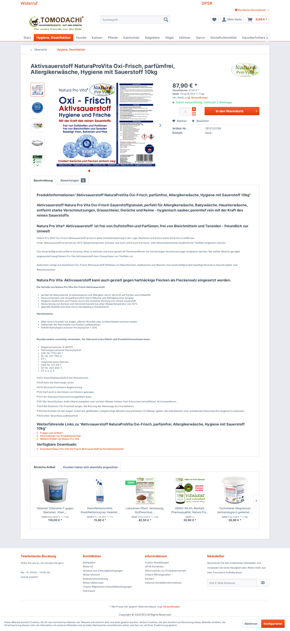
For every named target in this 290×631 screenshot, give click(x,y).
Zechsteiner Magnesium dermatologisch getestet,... (234, 510)
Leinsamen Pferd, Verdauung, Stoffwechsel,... (145, 510)
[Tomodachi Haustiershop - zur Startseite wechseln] (56, 24)
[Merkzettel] (214, 20)
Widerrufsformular (93, 582)
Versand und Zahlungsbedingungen (103, 570)
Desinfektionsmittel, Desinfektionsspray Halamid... (100, 510)
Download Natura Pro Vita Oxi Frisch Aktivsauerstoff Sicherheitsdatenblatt (81, 448)
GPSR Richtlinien (154, 566)
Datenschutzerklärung (95, 578)
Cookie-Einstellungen (157, 562)
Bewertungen (72, 180)
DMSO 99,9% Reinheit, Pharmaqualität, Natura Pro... (190, 510)
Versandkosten (171, 606)
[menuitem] (250, 10)
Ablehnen (250, 623)
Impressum (89, 590)
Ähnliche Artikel (44, 467)
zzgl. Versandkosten (196, 97)
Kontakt (149, 578)
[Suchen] (166, 20)
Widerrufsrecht (91, 574)
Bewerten (202, 121)
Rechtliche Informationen (252, 9)
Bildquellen (89, 562)
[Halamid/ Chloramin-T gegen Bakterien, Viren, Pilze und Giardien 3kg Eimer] (55, 490)
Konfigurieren (273, 623)
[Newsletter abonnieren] (263, 583)
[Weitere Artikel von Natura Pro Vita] (245, 70)
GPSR (207, 3)
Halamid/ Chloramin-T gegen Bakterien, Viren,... (55, 510)
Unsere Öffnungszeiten (158, 574)
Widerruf (29, 3)
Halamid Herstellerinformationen (163, 582)
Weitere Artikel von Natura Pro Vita (59, 438)
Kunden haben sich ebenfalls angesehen (90, 467)
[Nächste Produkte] (256, 500)
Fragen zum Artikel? (51, 432)
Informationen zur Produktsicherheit (60, 435)
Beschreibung (43, 180)
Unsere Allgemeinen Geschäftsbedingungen (107, 586)
